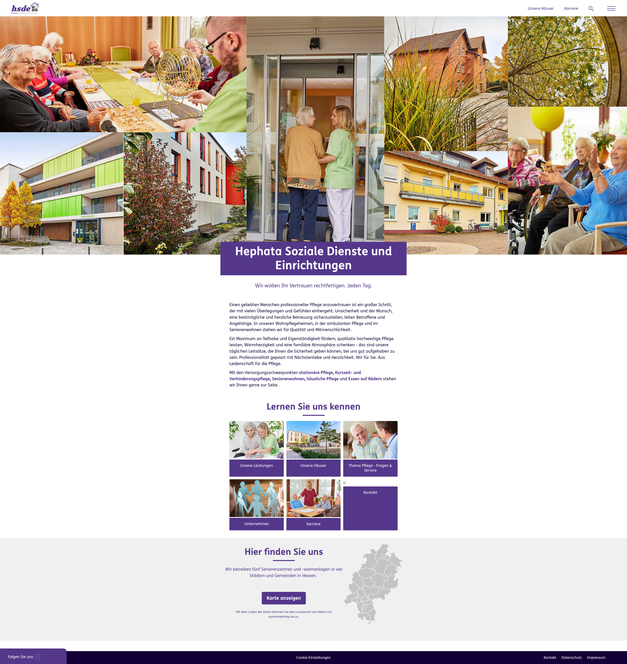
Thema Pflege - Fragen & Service (370, 468)
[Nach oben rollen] (617, 654)
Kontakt (370, 492)
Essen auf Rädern (365, 378)
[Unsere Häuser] (313, 439)
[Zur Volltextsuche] (592, 8)
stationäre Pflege (316, 372)
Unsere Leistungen (256, 465)
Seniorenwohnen (288, 378)
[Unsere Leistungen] (256, 439)
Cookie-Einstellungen (313, 657)
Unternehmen (256, 524)
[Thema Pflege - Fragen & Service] (370, 439)
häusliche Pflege (323, 378)
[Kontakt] (344, 482)
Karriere (571, 8)
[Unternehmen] (256, 498)
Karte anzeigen (284, 598)
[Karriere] (313, 498)
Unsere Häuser (541, 8)
